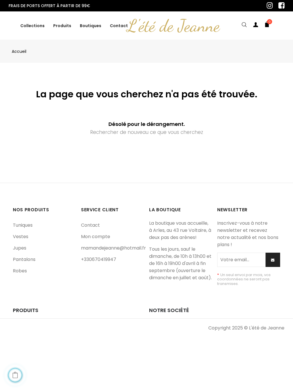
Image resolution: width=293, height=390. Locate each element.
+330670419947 (98, 259)
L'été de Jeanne (173, 25)
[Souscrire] (273, 260)
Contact (90, 225)
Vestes (20, 236)
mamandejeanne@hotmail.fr (113, 248)
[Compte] (255, 25)
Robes (20, 271)
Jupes (19, 248)
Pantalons (24, 259)
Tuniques (23, 225)
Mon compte (95, 236)
